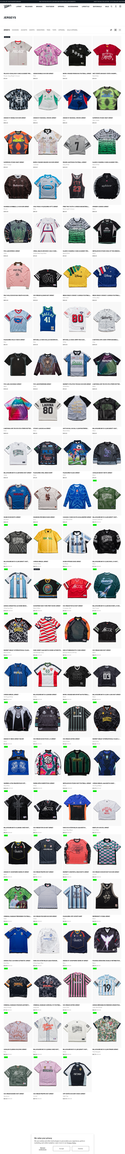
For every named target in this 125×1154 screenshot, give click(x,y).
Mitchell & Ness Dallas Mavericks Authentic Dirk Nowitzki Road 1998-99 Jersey (46, 340)
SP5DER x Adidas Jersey (101, 206)
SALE (107, 6)
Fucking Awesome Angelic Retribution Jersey (106, 960)
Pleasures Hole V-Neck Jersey (14, 340)
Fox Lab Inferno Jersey (12, 251)
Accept (61, 1149)
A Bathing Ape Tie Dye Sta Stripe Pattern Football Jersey (107, 384)
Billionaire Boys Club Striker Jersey (105, 1049)
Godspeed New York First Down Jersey (47, 606)
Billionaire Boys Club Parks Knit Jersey (18, 473)
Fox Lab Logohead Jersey (13, 384)
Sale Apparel (72, 30)
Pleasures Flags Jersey (71, 473)
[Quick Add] (58, 38)
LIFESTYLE (85, 6)
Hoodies (15, 30)
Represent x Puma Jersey (101, 916)
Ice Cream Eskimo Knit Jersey (14, 1094)
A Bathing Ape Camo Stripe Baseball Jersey (105, 340)
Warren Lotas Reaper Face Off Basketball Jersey (14, 783)
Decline (80, 1149)
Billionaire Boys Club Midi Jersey (45, 694)
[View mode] (115, 29)
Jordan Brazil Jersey (40, 561)
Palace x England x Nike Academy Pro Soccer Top (17, 73)
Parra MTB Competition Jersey (44, 783)
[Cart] (120, 6)
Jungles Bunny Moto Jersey (102, 473)
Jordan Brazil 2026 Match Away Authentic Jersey (103, 783)
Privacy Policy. (71, 1143)
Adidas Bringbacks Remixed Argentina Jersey (106, 1005)
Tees (48, 30)
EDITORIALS (97, 6)
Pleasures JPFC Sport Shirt (72, 916)
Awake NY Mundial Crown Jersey (44, 118)
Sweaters (40, 30)
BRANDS (39, 6)
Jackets (24, 30)
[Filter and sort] (111, 29)
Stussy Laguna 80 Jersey (42, 428)
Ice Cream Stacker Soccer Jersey (45, 916)
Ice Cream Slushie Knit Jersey (43, 295)
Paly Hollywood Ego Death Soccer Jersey (16, 295)
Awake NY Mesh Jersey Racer (14, 739)
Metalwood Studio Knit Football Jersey (77, 783)
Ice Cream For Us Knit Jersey (73, 606)
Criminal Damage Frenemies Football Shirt (17, 916)
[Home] (7, 6)
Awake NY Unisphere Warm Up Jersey (16, 872)
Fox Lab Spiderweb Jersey (42, 384)
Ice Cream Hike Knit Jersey (102, 650)
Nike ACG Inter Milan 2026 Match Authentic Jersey (74, 827)
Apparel (61, 30)
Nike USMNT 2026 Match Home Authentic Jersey (47, 650)
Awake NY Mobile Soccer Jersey (15, 118)
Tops (54, 30)
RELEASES (28, 6)
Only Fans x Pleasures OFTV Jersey (45, 206)
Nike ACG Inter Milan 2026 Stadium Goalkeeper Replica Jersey (45, 960)
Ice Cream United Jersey (71, 739)
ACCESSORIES (73, 6)
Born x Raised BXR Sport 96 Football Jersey (75, 694)
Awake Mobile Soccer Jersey (43, 73)
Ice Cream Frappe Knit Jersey (43, 872)
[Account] (116, 6)
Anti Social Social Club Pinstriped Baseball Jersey (75, 428)
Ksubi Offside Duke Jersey (72, 561)
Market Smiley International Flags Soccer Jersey (16, 650)
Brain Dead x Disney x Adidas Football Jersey (76, 295)
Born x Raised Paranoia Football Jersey (77, 73)
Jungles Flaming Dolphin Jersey (15, 1049)
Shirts (31, 30)
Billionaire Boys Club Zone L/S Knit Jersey (105, 561)
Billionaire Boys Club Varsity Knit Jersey (105, 428)
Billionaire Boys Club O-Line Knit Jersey (107, 694)
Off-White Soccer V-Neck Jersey (74, 1094)
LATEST (18, 6)
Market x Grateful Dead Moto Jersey (76, 872)
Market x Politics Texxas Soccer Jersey (77, 384)
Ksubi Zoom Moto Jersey (12, 517)
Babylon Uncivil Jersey (101, 827)
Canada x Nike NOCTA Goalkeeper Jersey (77, 517)
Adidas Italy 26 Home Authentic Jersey (17, 960)
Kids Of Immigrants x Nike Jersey (74, 650)
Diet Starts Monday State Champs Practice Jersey (104, 73)
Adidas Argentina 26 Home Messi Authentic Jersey (15, 606)
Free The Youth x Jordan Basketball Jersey (75, 206)
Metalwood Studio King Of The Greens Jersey (106, 251)
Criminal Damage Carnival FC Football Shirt (47, 1005)
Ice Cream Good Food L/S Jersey (44, 739)
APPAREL (61, 6)
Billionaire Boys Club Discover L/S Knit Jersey (106, 606)
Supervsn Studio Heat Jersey (103, 118)
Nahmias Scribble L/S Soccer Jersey (16, 206)
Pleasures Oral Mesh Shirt (42, 473)
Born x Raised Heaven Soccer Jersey (46, 162)
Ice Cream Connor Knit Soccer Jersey (106, 872)
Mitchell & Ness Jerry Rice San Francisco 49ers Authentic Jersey (75, 340)
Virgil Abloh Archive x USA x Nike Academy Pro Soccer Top (44, 251)
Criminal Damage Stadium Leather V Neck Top (16, 1005)
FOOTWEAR (50, 6)
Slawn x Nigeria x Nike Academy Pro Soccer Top (105, 162)
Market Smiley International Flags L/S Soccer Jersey (106, 739)
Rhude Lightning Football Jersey (75, 162)
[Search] (111, 6)
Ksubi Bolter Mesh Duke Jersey (44, 517)
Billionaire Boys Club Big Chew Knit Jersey (16, 827)
